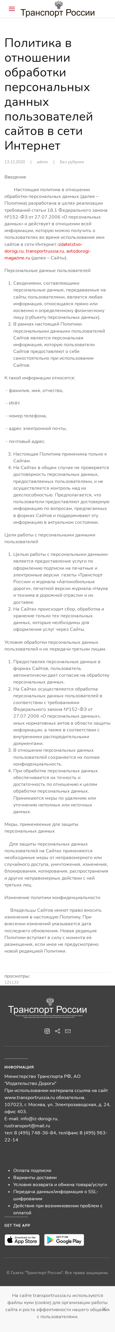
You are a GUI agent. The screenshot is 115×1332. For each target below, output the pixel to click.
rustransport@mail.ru (27, 1126)
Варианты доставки (35, 1177)
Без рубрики (72, 162)
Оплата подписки (32, 1170)
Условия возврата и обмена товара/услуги (60, 1184)
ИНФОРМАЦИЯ (19, 1067)
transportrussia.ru (45, 251)
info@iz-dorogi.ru (39, 1119)
